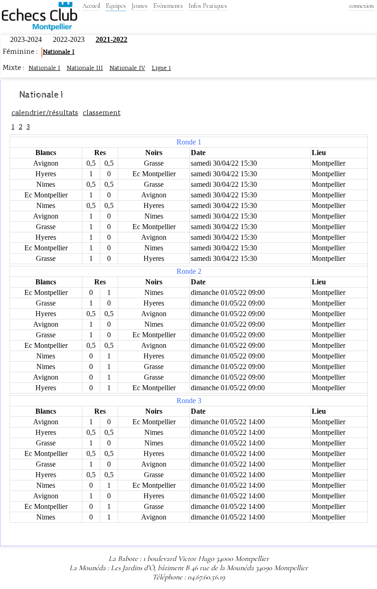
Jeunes (139, 6)
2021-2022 (111, 39)
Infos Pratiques (207, 6)
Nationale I (58, 52)
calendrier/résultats (44, 113)
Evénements (168, 6)
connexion (361, 6)
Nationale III (85, 68)
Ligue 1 (161, 68)
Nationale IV (127, 68)
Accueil (91, 6)
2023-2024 (27, 39)
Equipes (116, 6)
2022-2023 (69, 39)
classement (101, 113)
